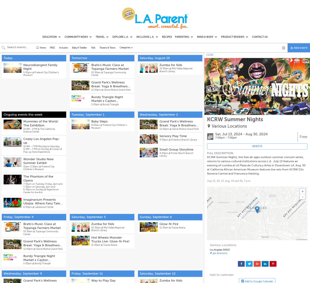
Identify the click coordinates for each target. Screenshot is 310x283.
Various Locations (229, 126)
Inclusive (63, 48)
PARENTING (182, 36)
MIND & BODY (205, 36)
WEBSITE (257, 146)
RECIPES (167, 36)
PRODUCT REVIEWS (232, 36)
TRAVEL (100, 36)
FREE (52, 48)
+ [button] (302, 191)
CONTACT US (260, 36)
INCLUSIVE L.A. (145, 36)
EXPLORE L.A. (120, 36)
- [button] (302, 196)
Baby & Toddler (79, 48)
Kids (93, 48)
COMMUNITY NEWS (76, 36)
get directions (219, 253)
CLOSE (209, 55)
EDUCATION (50, 36)
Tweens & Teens (107, 48)
